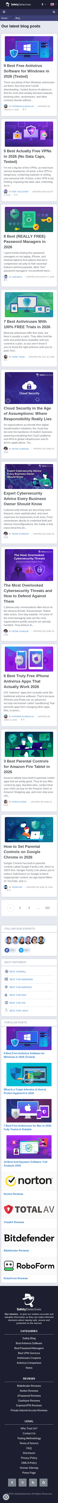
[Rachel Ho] (34, 940)
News (29, 1367)
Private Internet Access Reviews (29, 1410)
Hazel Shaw (18, 357)
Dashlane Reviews (29, 1400)
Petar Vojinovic (21, 449)
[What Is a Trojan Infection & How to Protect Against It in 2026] (29, 1074)
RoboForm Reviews (16, 1278)
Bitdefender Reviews (16, 1250)
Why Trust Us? (29, 1428)
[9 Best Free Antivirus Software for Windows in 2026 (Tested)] (29, 1038)
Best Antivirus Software (29, 1343)
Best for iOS (17, 1003)
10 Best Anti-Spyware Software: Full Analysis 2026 (25, 1164)
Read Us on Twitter (23, 1483)
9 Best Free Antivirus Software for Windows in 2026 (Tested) (26, 70)
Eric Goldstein (20, 192)
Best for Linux (19, 1010)
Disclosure (29, 1453)
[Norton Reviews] (29, 1181)
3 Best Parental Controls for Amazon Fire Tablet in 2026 (27, 766)
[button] (6, 1497)
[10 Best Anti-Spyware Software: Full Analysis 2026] (29, 1147)
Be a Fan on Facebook (12, 1483)
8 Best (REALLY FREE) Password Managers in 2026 (25, 241)
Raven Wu (17, 887)
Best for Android (21, 987)
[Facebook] (22, 110)
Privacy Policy (29, 1458)
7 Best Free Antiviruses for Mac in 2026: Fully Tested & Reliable (28, 1127)
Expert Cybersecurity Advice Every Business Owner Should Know (25, 498)
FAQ (29, 1448)
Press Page (29, 1472)
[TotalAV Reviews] (29, 1209)
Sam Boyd (17, 277)
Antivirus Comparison (29, 1363)
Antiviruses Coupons (29, 1358)
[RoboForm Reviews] (29, 1266)
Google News (43, 1483)
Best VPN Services (29, 1353)
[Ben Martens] (9, 940)
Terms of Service (29, 1443)
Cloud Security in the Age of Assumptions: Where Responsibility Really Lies (28, 413)
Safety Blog (29, 1338)
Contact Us (29, 1433)
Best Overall (18, 971)
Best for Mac (18, 995)
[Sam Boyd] (15, 940)
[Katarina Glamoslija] (21, 940)
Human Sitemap (29, 1467)
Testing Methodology (29, 1438)
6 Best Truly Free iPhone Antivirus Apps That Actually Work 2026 (26, 681)
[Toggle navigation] (4, 12)
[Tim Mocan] (41, 940)
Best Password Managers (29, 1348)
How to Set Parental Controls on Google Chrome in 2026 (22, 851)
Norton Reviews (13, 1194)
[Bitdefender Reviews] (29, 1237)
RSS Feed (33, 1483)
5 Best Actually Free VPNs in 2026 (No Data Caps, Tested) (27, 156)
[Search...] (53, 12)
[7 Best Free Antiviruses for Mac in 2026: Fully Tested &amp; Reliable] (29, 1110)
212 (47, 908)
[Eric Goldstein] (28, 940)
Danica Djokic (19, 802)
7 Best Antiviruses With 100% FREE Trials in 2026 (27, 324)
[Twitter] (25, 110)
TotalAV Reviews (14, 1222)
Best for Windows (21, 979)
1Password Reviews (29, 1395)
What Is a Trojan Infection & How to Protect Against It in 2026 (25, 1091)
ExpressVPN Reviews (29, 1405)
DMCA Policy (29, 1463)
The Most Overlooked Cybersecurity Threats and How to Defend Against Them (28, 593)
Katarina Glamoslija (23, 106)
